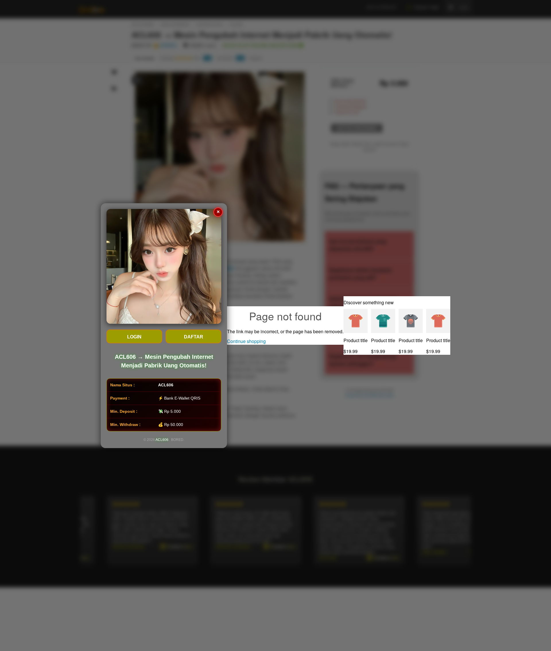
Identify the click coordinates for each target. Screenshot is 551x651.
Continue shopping (246, 341)
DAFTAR (193, 336)
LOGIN (134, 336)
